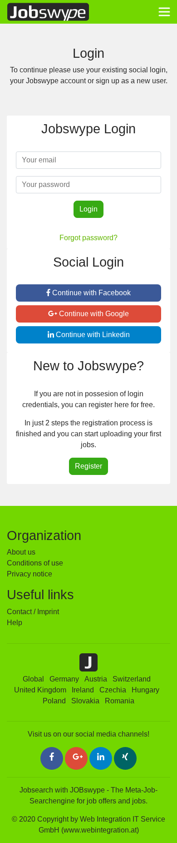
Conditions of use (35, 563)
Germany (64, 679)
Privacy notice (29, 574)
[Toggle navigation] (164, 12)
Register (88, 466)
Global (33, 679)
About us (21, 552)
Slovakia (85, 701)
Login (88, 209)
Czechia (112, 690)
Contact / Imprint (33, 612)
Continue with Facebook (90, 293)
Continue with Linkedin (92, 334)
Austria (95, 679)
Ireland (83, 690)
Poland (54, 701)
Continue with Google (93, 314)
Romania (119, 701)
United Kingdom (40, 690)
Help (14, 622)
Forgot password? (88, 238)
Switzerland (132, 679)
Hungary (145, 690)
